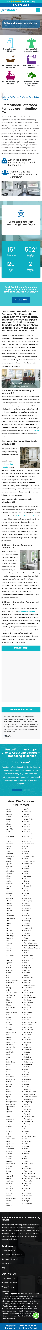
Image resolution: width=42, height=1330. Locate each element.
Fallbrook (9, 1030)
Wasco (26, 1166)
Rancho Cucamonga (30, 943)
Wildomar (27, 1188)
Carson (8, 913)
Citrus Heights (10, 935)
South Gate (27, 1089)
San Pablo (27, 1037)
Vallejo (26, 1149)
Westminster (28, 1181)
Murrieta (26, 846)
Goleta (8, 1074)
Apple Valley (9, 829)
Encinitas (8, 1017)
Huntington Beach (12, 1102)
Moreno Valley (28, 839)
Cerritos (8, 923)
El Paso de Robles (11, 1012)
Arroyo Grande (10, 839)
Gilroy (7, 1067)
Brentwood (9, 891)
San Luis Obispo (29, 1030)
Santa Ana (27, 1047)
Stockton (27, 1107)
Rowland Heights (29, 985)
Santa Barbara (28, 1050)
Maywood (9, 1206)
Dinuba (8, 985)
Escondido (9, 1020)
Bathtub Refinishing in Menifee (10, 83)
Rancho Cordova (29, 940)
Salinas (26, 990)
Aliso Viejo (9, 817)
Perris (26, 913)
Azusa (8, 851)
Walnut (26, 1161)
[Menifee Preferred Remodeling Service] (9, 10)
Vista (25, 1159)
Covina (8, 958)
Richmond (27, 965)
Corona (8, 953)
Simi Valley (27, 1079)
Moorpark (27, 836)
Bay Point (9, 864)
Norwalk (26, 866)
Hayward (8, 1087)
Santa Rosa (27, 1067)
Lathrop (8, 1159)
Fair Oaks (9, 1025)
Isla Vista (8, 1116)
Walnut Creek (28, 1164)
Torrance (27, 1124)
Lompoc (8, 1178)
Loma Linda (9, 1176)
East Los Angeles (11, 992)
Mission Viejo (28, 819)
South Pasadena (29, 1094)
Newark (26, 854)
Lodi (7, 1173)
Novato (26, 869)
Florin (7, 1035)
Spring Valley (28, 1102)
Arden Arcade (10, 836)
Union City (27, 1141)
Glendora (9, 1072)
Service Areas (7, 1263)
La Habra (9, 1121)
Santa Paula (28, 1064)
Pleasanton (27, 931)
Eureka (8, 1022)
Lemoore (9, 1166)
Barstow (8, 861)
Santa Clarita (28, 1054)
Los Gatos (9, 1191)
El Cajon (8, 1000)
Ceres (7, 921)
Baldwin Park (10, 856)
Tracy (26, 1126)
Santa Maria (28, 1059)
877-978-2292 (21, 4)
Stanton (26, 1104)
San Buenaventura (30, 997)
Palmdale (27, 903)
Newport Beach (29, 856)
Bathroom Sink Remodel (12, 1254)
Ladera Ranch (10, 1139)
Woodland (27, 1193)
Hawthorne (9, 1084)
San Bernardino (29, 992)
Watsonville (27, 1168)
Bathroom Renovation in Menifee (10, 66)
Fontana (8, 1040)
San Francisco (28, 1012)
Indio (7, 1109)
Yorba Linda (28, 1196)
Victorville (27, 1151)
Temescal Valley (29, 1116)
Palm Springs (28, 901)
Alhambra (9, 814)
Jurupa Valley (10, 1119)
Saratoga (27, 1072)
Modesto (27, 821)
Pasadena (27, 911)
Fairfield (8, 1027)
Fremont (8, 1050)
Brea (7, 888)
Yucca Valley (28, 1203)
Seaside (26, 1074)
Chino (7, 928)
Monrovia (27, 824)
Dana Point (9, 970)
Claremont (9, 938)
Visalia (26, 1156)
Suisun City (27, 1109)
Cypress (8, 965)
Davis (7, 975)
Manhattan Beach (11, 1198)
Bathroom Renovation (11, 1259)
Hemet (8, 1089)
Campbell (9, 906)
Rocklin (26, 975)
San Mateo (27, 1035)
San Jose (27, 1020)
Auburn (8, 849)
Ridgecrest (27, 968)
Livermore (9, 1171)
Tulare (26, 1129)
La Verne (8, 1136)
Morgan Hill (27, 841)
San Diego (27, 1005)
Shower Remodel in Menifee (10, 50)
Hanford (8, 1082)
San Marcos (28, 1032)
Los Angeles (10, 1186)
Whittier (26, 1186)
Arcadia (8, 831)
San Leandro (28, 1025)
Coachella (9, 943)
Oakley (26, 874)
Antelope (9, 824)
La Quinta (9, 1134)
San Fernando (28, 1010)
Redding (26, 950)
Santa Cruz (27, 1057)
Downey (8, 988)
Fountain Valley (11, 1047)
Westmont (27, 1183)
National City (28, 851)
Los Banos (9, 1188)
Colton (8, 945)
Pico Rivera (27, 918)
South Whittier (28, 1099)
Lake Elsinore (10, 1149)
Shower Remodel (8, 1250)
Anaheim (8, 821)
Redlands (27, 953)
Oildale (26, 878)
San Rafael (27, 1040)
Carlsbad (8, 908)
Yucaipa (26, 1201)
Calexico (8, 901)
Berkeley (8, 881)
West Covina (28, 1171)
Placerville (27, 926)
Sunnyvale (27, 1111)
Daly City (8, 968)
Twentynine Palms (30, 1136)
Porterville (27, 935)
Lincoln (8, 1168)
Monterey (27, 831)
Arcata (8, 834)
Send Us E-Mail (10, 1282)
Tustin (26, 1134)
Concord (8, 950)
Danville (8, 973)
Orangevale (27, 886)
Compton (9, 948)
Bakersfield (9, 854)
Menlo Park (27, 812)
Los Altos (9, 1183)
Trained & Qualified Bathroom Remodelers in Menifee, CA (23, 174)
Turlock (26, 1131)
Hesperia (8, 1094)
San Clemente (28, 1002)
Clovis (7, 940)
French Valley (10, 1052)
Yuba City (27, 1198)
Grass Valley (10, 1077)
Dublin (8, 990)
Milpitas (26, 817)
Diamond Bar (10, 983)
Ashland (8, 841)
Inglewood (9, 1111)
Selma (26, 1077)
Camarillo (9, 903)
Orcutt (26, 888)
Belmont (8, 876)
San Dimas (27, 1007)
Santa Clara (27, 1052)
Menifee (26, 809)
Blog (3, 1267)
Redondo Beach (29, 955)
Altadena (8, 819)
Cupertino (9, 963)
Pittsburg (27, 921)
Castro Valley (10, 916)
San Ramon (28, 1042)
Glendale (8, 1069)
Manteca (8, 1201)
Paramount (27, 908)
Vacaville (26, 1146)
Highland (8, 1097)
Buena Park (9, 893)
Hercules (8, 1092)
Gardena (8, 1064)
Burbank (8, 896)
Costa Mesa (10, 955)
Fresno (8, 1054)
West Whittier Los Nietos (32, 1178)
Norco (26, 859)
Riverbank (27, 970)
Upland (26, 1144)
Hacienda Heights (11, 1079)
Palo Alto (27, 906)
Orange (26, 883)
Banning (8, 859)
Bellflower (9, 874)
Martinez (8, 1203)
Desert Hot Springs (12, 980)
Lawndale (9, 1161)
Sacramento (28, 988)
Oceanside (27, 876)
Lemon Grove (10, 1164)
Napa (25, 849)
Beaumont (9, 866)
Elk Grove (9, 1015)
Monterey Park (29, 834)
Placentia (27, 923)
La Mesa (8, 1124)
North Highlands (29, 861)
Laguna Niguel (10, 1146)
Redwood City (28, 958)
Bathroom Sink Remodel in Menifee (31, 50)
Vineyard (26, 1154)
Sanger (26, 1045)
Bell (7, 869)
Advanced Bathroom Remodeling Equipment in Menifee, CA (22, 162)
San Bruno (27, 995)
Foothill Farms (10, 1042)
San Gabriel (27, 1015)
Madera (8, 1196)
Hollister (8, 1099)
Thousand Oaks (29, 1121)
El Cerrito (9, 1005)
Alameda (8, 812)
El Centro (9, 1002)
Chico (7, 926)
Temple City (28, 1119)
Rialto (26, 963)
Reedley (26, 960)
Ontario (26, 881)
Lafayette (9, 1141)
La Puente (9, 1131)
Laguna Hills (10, 1144)
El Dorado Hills (10, 1007)
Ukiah (26, 1139)
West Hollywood (29, 1173)
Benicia (8, 878)
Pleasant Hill (28, 928)
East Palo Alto (10, 995)
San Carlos (27, 1000)
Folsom (8, 1037)
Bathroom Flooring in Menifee (31, 66)
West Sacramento (30, 1176)
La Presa (8, 1129)
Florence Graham (11, 1032)
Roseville (27, 983)
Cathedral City (10, 918)
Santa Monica (28, 1062)
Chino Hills (9, 931)
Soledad (26, 1082)
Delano (8, 978)
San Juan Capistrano (30, 1022)
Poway (26, 938)
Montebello (27, 829)
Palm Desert (28, 898)
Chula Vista (9, 933)
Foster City (9, 1045)
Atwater (8, 846)
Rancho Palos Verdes (31, 945)
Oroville (26, 891)
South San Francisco (30, 1097)
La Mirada (9, 1126)
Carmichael (9, 911)
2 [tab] (24, 790)
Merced (26, 814)
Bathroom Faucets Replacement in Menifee (31, 84)
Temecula (27, 1114)
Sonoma (26, 1084)
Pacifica (26, 896)
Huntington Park (11, 1104)
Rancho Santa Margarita (32, 948)
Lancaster (9, 1156)
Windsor (26, 1191)
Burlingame (9, 898)
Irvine (7, 1114)
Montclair (27, 826)
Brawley (8, 886)
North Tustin (28, 864)
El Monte (9, 1010)
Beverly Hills (10, 883)
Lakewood (9, 1154)
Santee (26, 1069)
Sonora (26, 1087)
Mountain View (29, 844)
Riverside (27, 973)
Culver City (9, 960)
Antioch (8, 826)
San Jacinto (27, 1017)
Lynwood (9, 1193)
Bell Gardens (10, 871)
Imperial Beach (10, 1107)
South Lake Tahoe (30, 1092)
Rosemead (27, 980)
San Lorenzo (28, 1027)
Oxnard (26, 893)
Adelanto (9, 809)
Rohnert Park (28, 978)
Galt (7, 1059)
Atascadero (9, 844)
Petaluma (27, 916)
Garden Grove (10, 1062)
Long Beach (10, 1181)
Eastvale (8, 997)
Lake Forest (9, 1151)
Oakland (26, 871)
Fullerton (8, 1057)
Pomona (27, 933)
